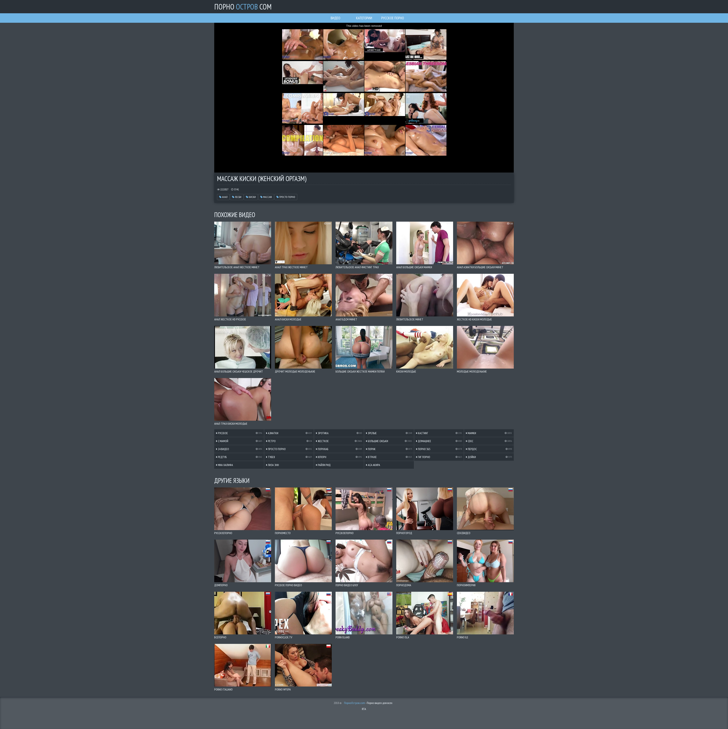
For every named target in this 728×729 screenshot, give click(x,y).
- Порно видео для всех (368, 703)
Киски (252, 197)
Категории (364, 18)
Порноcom (243, 7)
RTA (364, 709)
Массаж (267, 197)
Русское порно (392, 18)
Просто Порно (287, 197)
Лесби (237, 197)
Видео (335, 18)
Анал (224, 197)
